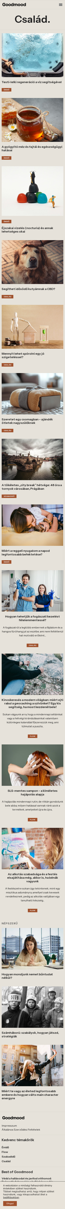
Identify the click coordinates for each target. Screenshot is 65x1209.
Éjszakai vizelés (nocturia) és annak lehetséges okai (27, 230)
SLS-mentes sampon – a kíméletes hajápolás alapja (33, 792)
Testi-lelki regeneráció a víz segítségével (32, 82)
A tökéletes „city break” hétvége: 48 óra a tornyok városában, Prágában (32, 487)
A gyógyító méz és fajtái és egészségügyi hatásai (32, 148)
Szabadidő (8, 1156)
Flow (5, 1152)
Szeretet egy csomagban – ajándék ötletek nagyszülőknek (27, 421)
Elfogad (10, 1203)
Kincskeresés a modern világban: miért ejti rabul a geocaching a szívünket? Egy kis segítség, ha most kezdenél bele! (32, 703)
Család (6, 1161)
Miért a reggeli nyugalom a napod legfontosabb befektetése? (26, 552)
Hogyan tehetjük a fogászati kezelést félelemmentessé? (32, 618)
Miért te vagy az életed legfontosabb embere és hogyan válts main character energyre (30, 1094)
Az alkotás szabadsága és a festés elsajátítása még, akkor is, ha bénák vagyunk (32, 877)
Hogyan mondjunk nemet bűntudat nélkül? (27, 976)
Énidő (5, 1147)
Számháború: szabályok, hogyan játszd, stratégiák (30, 1034)
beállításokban (11, 1197)
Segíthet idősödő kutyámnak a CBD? (28, 289)
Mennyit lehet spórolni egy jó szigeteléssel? (23, 355)
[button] (60, 4)
